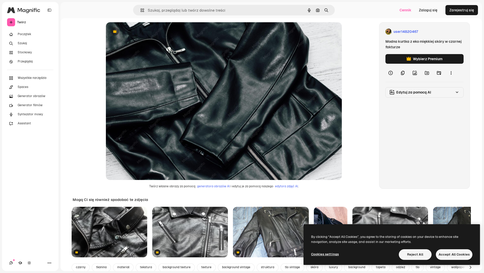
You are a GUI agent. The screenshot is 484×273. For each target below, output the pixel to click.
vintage (435, 267)
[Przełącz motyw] (29, 263)
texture (206, 267)
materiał (123, 267)
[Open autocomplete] (140, 10)
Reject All (415, 254)
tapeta (380, 267)
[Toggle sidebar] (49, 10)
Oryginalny (140, 31)
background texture (177, 267)
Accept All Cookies (454, 254)
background (356, 267)
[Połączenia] (11, 263)
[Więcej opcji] (451, 73)
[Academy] (20, 263)
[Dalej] (470, 267)
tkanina (101, 267)
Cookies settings (325, 254)
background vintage (236, 267)
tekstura (146, 267)
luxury (333, 267)
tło (417, 267)
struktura (267, 267)
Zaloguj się (428, 10)
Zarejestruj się (461, 10)
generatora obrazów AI (213, 186)
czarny (80, 267)
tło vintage (292, 267)
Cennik (405, 10)
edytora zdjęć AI (286, 186)
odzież (400, 267)
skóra (314, 267)
